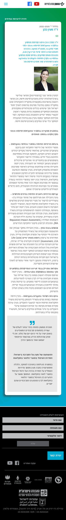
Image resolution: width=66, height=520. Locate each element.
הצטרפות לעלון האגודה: (52, 414)
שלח (33, 443)
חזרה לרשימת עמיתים (15, 18)
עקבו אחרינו (30, 463)
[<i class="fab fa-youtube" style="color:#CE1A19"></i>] (36, 4)
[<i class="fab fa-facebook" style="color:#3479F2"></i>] (30, 4)
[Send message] (57, 36)
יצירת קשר (55, 455)
